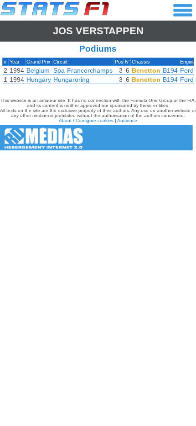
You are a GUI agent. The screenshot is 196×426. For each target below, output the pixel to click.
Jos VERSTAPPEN (98, 31)
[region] (98, 73)
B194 (170, 70)
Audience (127, 120)
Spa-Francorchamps (83, 70)
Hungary (38, 79)
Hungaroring (71, 79)
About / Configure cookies (86, 120)
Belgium (38, 70)
